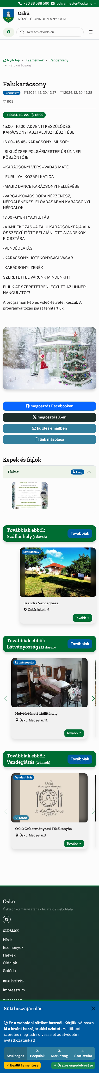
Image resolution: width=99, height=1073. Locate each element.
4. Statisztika (83, 1053)
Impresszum (14, 990)
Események (35, 60)
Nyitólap (13, 60)
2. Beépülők (37, 1053)
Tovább (81, 618)
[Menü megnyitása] (91, 32)
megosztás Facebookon (51, 406)
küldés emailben (51, 428)
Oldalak (10, 963)
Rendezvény (59, 60)
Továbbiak (80, 533)
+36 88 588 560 (36, 3)
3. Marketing (59, 1053)
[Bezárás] (93, 1008)
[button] (30, 495)
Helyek (9, 955)
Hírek (7, 939)
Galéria (9, 970)
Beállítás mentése (23, 1065)
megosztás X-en (51, 417)
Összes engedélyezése (75, 1065)
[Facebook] (8, 32)
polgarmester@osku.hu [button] (74, 3)
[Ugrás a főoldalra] (8, 16)
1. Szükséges (15, 1053)
